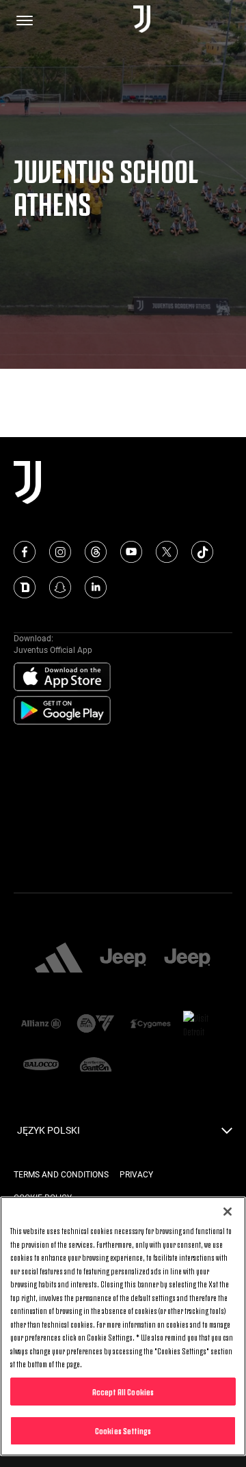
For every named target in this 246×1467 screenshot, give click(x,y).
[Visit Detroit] (205, 1024)
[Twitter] (167, 552)
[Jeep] (123, 959)
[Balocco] (41, 1065)
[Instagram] (60, 552)
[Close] (228, 1212)
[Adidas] (59, 959)
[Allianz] (41, 1025)
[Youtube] (131, 552)
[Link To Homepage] (141, 20)
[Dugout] (25, 587)
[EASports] (96, 1024)
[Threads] (96, 552)
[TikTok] (202, 552)
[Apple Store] (62, 677)
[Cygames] (150, 1025)
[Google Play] (62, 711)
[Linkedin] (96, 587)
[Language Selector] (226, 1134)
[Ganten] (96, 1065)
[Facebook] (25, 552)
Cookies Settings (123, 1430)
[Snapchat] (60, 587)
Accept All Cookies (123, 1391)
